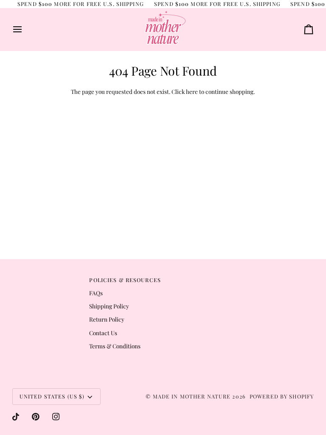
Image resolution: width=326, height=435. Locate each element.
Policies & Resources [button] (125, 279)
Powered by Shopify (282, 396)
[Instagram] (56, 417)
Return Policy (106, 319)
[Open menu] (25, 29)
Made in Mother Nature (192, 396)
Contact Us (103, 332)
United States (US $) (52, 396)
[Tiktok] (15, 417)
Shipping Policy (109, 306)
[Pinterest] (35, 417)
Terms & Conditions (115, 346)
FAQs (96, 293)
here (192, 91)
